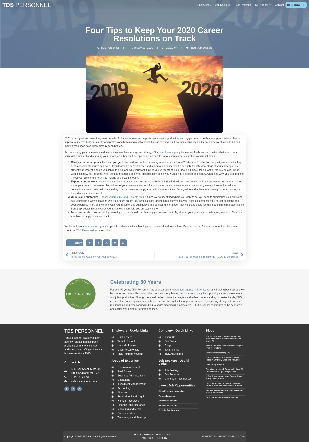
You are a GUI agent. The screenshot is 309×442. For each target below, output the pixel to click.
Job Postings (243, 5)
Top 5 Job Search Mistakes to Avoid (222, 397)
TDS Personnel (85, 230)
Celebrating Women (215, 364)
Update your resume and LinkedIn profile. (123, 197)
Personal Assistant (167, 396)
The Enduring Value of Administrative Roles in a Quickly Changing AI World (222, 358)
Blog (193, 47)
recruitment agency (169, 152)
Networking (105, 181)
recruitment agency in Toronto (188, 289)
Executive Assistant (168, 401)
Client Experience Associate (172, 391)
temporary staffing (79, 349)
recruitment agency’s (96, 226)
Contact (279, 5)
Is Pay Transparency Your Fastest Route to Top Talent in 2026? (224, 377)
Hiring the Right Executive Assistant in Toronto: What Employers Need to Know (224, 384)
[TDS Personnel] (26, 5)
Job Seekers (204, 47)
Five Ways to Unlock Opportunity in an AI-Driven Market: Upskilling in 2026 (224, 370)
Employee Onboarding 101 (218, 353)
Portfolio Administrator (169, 410)
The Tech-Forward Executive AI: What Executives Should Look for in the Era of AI (224, 338)
